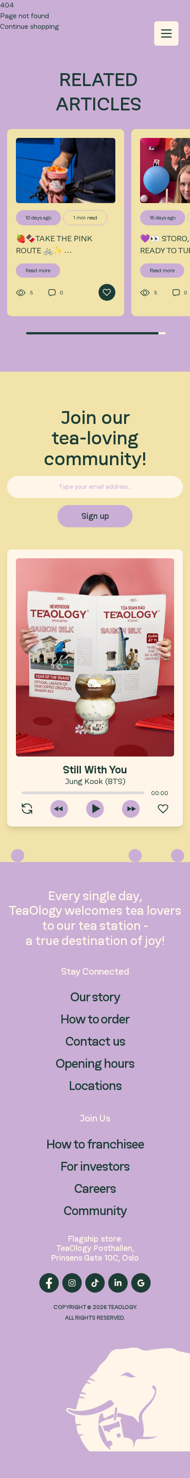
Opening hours (95, 1063)
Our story (95, 996)
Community (95, 1210)
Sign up (95, 516)
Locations (95, 1085)
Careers (95, 1188)
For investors (95, 1166)
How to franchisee (95, 1144)
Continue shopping (29, 26)
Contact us (95, 1041)
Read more (38, 270)
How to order (95, 1019)
